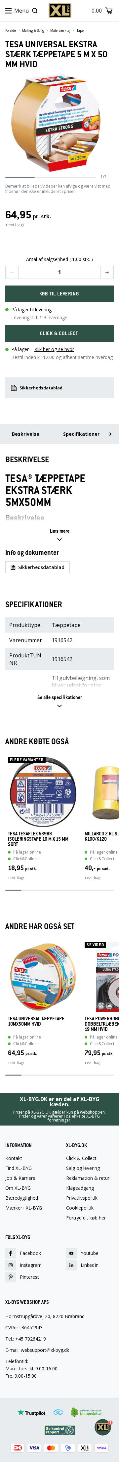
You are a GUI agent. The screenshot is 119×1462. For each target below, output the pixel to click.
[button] (12, 272)
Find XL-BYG (18, 1168)
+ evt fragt (14, 225)
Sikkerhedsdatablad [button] (41, 388)
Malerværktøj (60, 30)
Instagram (31, 1265)
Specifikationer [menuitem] (81, 434)
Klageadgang (80, 1188)
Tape (80, 30)
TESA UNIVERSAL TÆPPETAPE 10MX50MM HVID (36, 1021)
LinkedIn (90, 1265)
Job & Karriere (20, 1178)
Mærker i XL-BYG (23, 1208)
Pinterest (29, 1277)
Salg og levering (83, 1168)
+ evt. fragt (16, 877)
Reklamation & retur (87, 1178)
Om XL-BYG (18, 1188)
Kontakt (13, 1158)
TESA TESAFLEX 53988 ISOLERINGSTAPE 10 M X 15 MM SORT (38, 839)
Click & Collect (81, 1158)
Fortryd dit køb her (86, 1218)
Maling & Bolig (33, 30)
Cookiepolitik (80, 1208)
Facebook (30, 1253)
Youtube (90, 1253)
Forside (10, 30)
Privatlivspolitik (82, 1198)
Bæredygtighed (21, 1198)
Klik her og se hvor (54, 349)
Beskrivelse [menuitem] (25, 434)
